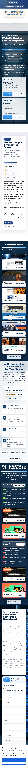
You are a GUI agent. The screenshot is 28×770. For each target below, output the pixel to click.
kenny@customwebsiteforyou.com (15, 6)
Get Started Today (13, 601)
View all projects (13, 356)
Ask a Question (18, 94)
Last (4, 714)
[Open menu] (14, 20)
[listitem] (14, 262)
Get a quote (5, 74)
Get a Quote (8, 222)
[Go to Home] (13, 14)
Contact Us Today (13, 458)
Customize (14, 763)
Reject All (14, 767)
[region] (14, 757)
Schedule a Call (18, 117)
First (4, 707)
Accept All (14, 759)
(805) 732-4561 (14, 2)
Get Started (7, 94)
